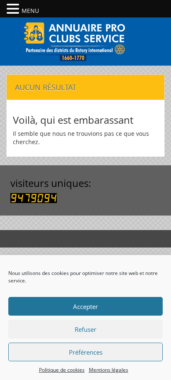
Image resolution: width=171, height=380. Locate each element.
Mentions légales (108, 369)
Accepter (85, 306)
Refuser (85, 329)
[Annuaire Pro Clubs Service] (85, 40)
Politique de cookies (62, 369)
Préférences (86, 352)
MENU (30, 11)
